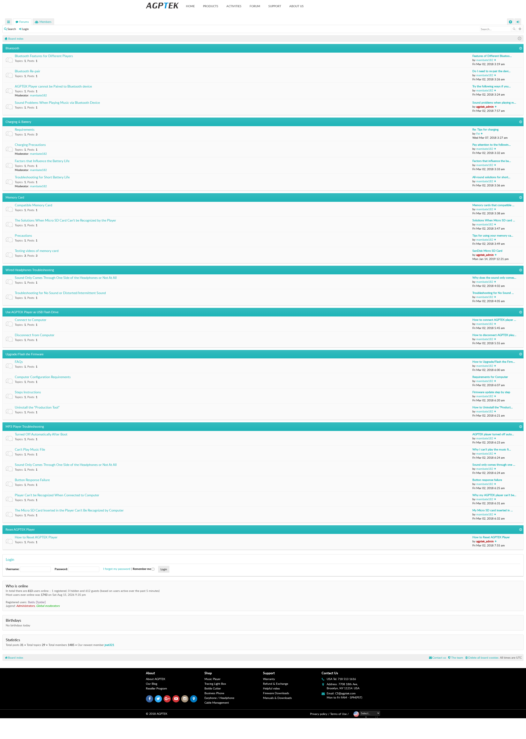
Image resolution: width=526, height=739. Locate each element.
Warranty (269, 679)
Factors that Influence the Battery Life (42, 161)
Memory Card (15, 197)
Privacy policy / (319, 714)
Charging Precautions (30, 145)
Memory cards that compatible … (493, 205)
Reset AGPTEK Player (20, 529)
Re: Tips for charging (485, 129)
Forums (24, 22)
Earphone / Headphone (219, 698)
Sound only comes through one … (493, 464)
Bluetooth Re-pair (27, 71)
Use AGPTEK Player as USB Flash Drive (32, 312)
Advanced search (520, 29)
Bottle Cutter (212, 688)
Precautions (23, 236)
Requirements (25, 130)
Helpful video (271, 688)
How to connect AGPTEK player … (494, 320)
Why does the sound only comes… (494, 277)
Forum (255, 6)
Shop (208, 673)
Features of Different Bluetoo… (492, 56)
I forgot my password (116, 569)
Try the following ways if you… (491, 86)
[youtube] (176, 698)
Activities (233, 6)
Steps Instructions (28, 392)
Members (45, 22)
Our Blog (151, 684)
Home (190, 6)
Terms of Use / (339, 714)
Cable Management (216, 702)
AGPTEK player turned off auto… (493, 434)
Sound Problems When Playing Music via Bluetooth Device (57, 103)
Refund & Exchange (275, 684)
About (150, 673)
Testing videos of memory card (37, 251)
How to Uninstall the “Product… (492, 407)
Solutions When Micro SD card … (493, 220)
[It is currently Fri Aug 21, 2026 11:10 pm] (519, 38)
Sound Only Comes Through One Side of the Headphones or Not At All (66, 278)
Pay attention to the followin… (491, 145)
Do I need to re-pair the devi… (491, 71)
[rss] (193, 698)
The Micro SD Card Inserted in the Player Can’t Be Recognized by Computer (69, 510)
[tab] (175, 673)
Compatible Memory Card (33, 205)
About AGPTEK (155, 679)
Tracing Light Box (215, 684)
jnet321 (109, 645)
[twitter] (158, 698)
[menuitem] (481, 657)
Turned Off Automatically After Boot (41, 434)
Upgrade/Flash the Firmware (25, 354)
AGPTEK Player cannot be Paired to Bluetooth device (53, 86)
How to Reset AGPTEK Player (36, 537)
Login (25, 29)
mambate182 (484, 60)
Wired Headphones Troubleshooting (30, 270)
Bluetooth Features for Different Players (44, 56)
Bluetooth (12, 48)
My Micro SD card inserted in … (492, 510)
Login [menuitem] (518, 22)
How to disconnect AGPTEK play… (494, 335)
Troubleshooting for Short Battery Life (42, 177)
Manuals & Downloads (277, 698)
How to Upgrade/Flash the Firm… (493, 362)
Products (210, 6)
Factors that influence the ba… (491, 161)
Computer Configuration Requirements (43, 377)
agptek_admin (485, 107)
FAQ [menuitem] (510, 22)
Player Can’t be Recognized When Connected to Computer (57, 495)
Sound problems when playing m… (494, 102)
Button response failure (487, 480)
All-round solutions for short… (491, 177)
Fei (478, 133)
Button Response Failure (32, 480)
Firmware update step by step (491, 392)
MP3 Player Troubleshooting (25, 426)
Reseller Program (156, 688)
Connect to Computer (30, 320)
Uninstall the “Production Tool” (37, 407)
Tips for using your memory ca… (492, 235)
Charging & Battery (18, 122)
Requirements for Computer (490, 377)
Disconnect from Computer (34, 335)
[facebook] (149, 698)
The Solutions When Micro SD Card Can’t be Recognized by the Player (65, 220)
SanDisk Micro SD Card (487, 251)
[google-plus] (167, 698)
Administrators (25, 606)
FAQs (19, 362)
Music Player (212, 679)
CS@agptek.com (345, 693)
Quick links (9, 22)
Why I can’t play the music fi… (491, 449)
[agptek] (162, 5)
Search (11, 29)
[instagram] (184, 698)
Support (274, 6)
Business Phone (214, 693)
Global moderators (48, 606)
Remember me (142, 569)
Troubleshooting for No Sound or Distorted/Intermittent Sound (60, 293)
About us (296, 6)
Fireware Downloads (276, 693)
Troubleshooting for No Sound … (493, 293)
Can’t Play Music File (30, 450)
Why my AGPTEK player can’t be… (494, 495)
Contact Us (330, 673)
